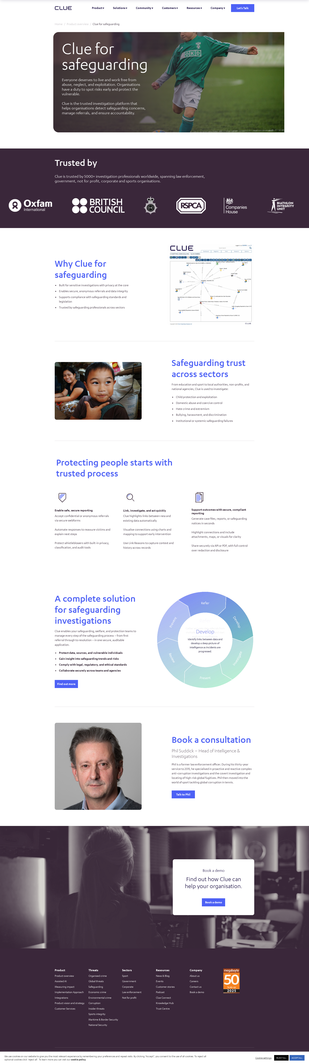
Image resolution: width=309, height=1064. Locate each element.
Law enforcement (131, 992)
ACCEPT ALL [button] (297, 1057)
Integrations (61, 997)
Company (217, 8)
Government (129, 981)
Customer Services (65, 1008)
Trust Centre (163, 1008)
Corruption (94, 1003)
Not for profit (129, 997)
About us (195, 975)
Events (159, 981)
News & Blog (163, 975)
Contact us (196, 986)
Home (59, 24)
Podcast (160, 992)
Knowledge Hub (165, 1003)
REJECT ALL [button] (281, 1057)
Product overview (78, 24)
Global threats (96, 981)
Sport (125, 975)
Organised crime (98, 975)
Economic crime (97, 992)
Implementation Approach (69, 992)
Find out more (66, 684)
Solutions (119, 8)
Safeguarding (96, 986)
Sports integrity (97, 1013)
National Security (98, 1024)
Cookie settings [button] (263, 1057)
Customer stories (165, 986)
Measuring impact (64, 986)
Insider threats (96, 1008)
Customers (169, 8)
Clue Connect (163, 997)
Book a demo (213, 902)
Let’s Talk (243, 8)
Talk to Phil (183, 794)
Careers (194, 981)
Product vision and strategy (69, 1003)
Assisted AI (61, 981)
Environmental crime (100, 997)
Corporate (127, 986)
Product (97, 8)
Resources (193, 8)
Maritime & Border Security (103, 1019)
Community (143, 8)
